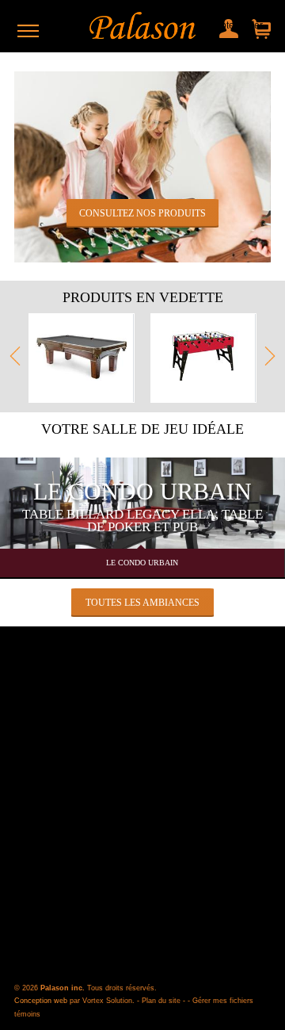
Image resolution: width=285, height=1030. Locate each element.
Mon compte (226, 25)
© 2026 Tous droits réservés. (85, 988)
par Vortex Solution (101, 1001)
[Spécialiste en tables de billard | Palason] (142, 26)
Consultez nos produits (142, 213)
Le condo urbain (142, 491)
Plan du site (161, 1001)
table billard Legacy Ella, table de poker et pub (142, 521)
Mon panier (257, 25)
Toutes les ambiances (143, 602)
